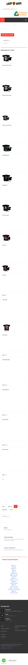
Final (11, 509)
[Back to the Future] (7, 58)
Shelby (14, 570)
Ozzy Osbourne (14, 592)
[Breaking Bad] (7, 148)
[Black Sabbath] (14, 581)
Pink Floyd (14, 576)
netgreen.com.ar (9, 648)
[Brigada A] (7, 178)
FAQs (11, 549)
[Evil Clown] (6, 327)
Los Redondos (14, 573)
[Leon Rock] (14, 4)
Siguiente (4, 509)
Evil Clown (4, 335)
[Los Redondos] (14, 571)
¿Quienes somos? (5, 628)
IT (2, 479)
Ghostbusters (5, 389)
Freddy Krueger (6, 359)
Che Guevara (5, 215)
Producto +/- (6, 40)
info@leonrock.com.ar (10, 615)
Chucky (4, 245)
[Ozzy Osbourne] (14, 591)
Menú (2, 626)
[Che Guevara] (6, 207)
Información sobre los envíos (21, 626)
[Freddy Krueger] (4, 355)
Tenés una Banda (8, 537)
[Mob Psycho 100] (14, 578)
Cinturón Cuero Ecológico (14, 589)
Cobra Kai (4, 299)
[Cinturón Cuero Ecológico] (14, 588)
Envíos (5, 527)
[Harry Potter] (4, 415)
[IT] (4, 475)
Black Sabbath (14, 583)
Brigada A (4, 185)
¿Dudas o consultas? (9, 548)
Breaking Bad (5, 155)
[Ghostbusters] (4, 385)
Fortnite (14, 567)
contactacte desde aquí (18, 549)
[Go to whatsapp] (4, 660)
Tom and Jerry (14, 586)
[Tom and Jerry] (14, 584)
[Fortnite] (14, 565)
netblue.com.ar (15, 645)
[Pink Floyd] (14, 575)
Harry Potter (5, 419)
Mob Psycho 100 (14, 580)
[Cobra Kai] (4, 295)
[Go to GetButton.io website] (3, 663)
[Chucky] (6, 237)
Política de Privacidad (20, 630)
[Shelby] (14, 568)
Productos (4, 631)
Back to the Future (6, 65)
